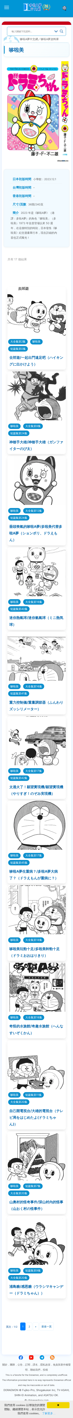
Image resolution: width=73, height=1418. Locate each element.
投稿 (45, 1369)
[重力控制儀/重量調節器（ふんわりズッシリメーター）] (36, 679)
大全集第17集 (33, 770)
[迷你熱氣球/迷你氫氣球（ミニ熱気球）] (36, 595)
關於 (4, 1364)
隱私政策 (45, 1364)
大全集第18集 (33, 939)
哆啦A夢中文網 (29, 39)
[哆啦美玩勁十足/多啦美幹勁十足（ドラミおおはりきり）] (36, 933)
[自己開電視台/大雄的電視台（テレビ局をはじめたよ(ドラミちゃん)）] (36, 1088)
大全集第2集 (18, 341)
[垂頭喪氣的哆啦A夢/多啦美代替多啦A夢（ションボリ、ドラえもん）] (36, 504)
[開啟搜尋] (65, 8)
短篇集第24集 (18, 433)
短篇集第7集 (32, 1186)
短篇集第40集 (18, 609)
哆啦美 (36, 341)
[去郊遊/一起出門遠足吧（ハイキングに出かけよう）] (36, 335)
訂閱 (27, 1364)
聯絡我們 (35, 1369)
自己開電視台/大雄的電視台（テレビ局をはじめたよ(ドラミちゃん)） (36, 1117)
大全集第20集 (18, 1101)
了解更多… (49, 1413)
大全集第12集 (33, 510)
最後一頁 (46, 1326)
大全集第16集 (33, 601)
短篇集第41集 (18, 693)
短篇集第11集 (33, 1094)
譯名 (35, 1364)
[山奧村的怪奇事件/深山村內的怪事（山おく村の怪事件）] (36, 1179)
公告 (20, 1364)
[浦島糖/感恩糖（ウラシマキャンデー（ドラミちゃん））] (36, 1264)
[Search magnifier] (61, 31)
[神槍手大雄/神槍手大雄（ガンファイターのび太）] (36, 419)
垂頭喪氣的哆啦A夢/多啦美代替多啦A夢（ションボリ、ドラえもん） (35, 533)
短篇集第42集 (18, 778)
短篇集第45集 (18, 862)
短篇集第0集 (18, 348)
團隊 (12, 1364)
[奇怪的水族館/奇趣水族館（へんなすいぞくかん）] (36, 1010)
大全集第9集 (33, 426)
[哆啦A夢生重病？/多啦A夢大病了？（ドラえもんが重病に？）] (36, 848)
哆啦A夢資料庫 (50, 39)
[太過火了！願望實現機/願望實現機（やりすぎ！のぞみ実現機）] (36, 764)
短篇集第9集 (33, 1270)
